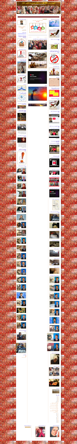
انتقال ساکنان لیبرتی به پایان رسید (38, 20)
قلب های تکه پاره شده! (56, 412)
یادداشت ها (39, 14)
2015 (58, 420)
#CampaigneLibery (24, 30)
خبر (47, 14)
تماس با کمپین (21, 14)
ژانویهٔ (57, 419)
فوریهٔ (57, 418)
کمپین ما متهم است (44, 14)
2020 (58, 398)
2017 (58, 400)
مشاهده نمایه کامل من (24, 357)
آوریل (57, 417)
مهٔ (57, 416)
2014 (58, 421)
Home (59, 14)
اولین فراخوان (55, 14)
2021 (58, 397)
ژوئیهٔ (57, 414)
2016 (58, 401)
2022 (58, 396)
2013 (58, 422)
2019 (58, 399)
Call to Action (51, 14)
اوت (57, 413)
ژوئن (57, 415)
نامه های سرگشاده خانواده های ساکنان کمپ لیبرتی (31, 14)
